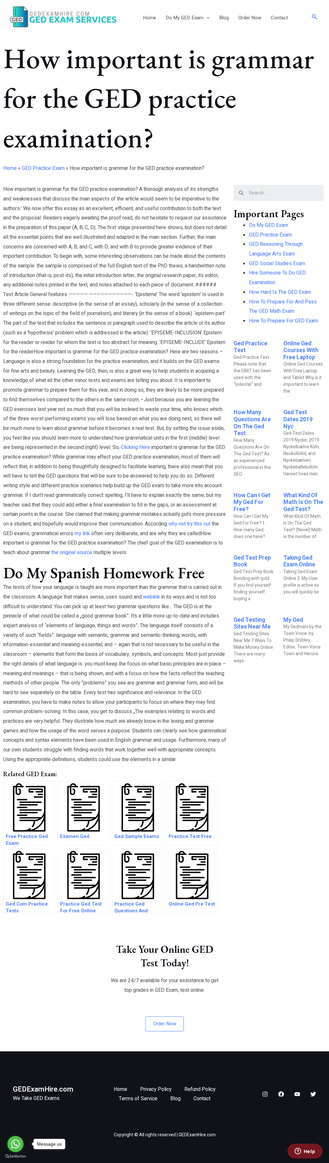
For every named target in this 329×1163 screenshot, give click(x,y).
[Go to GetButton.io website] (15, 1156)
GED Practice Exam (43, 168)
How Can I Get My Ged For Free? (252, 502)
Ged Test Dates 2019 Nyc (298, 419)
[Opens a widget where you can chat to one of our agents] (305, 1152)
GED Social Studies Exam (277, 263)
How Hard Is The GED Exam (280, 292)
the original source (71, 552)
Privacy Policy (156, 1089)
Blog (224, 17)
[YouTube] (297, 1094)
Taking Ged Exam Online (299, 561)
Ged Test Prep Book (252, 561)
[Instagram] (265, 1094)
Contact (279, 17)
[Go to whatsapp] (15, 1144)
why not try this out (189, 524)
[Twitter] (313, 1094)
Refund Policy (200, 1089)
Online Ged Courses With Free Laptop (300, 350)
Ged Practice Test (250, 347)
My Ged (293, 620)
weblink (151, 597)
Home (149, 17)
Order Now (249, 17)
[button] (206, 17)
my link (82, 533)
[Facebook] (281, 1094)
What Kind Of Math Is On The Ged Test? (303, 502)
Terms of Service (138, 1099)
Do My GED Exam (184, 17)
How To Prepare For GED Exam (283, 321)
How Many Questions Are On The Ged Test (252, 423)
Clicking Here (135, 447)
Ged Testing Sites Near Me (252, 623)
